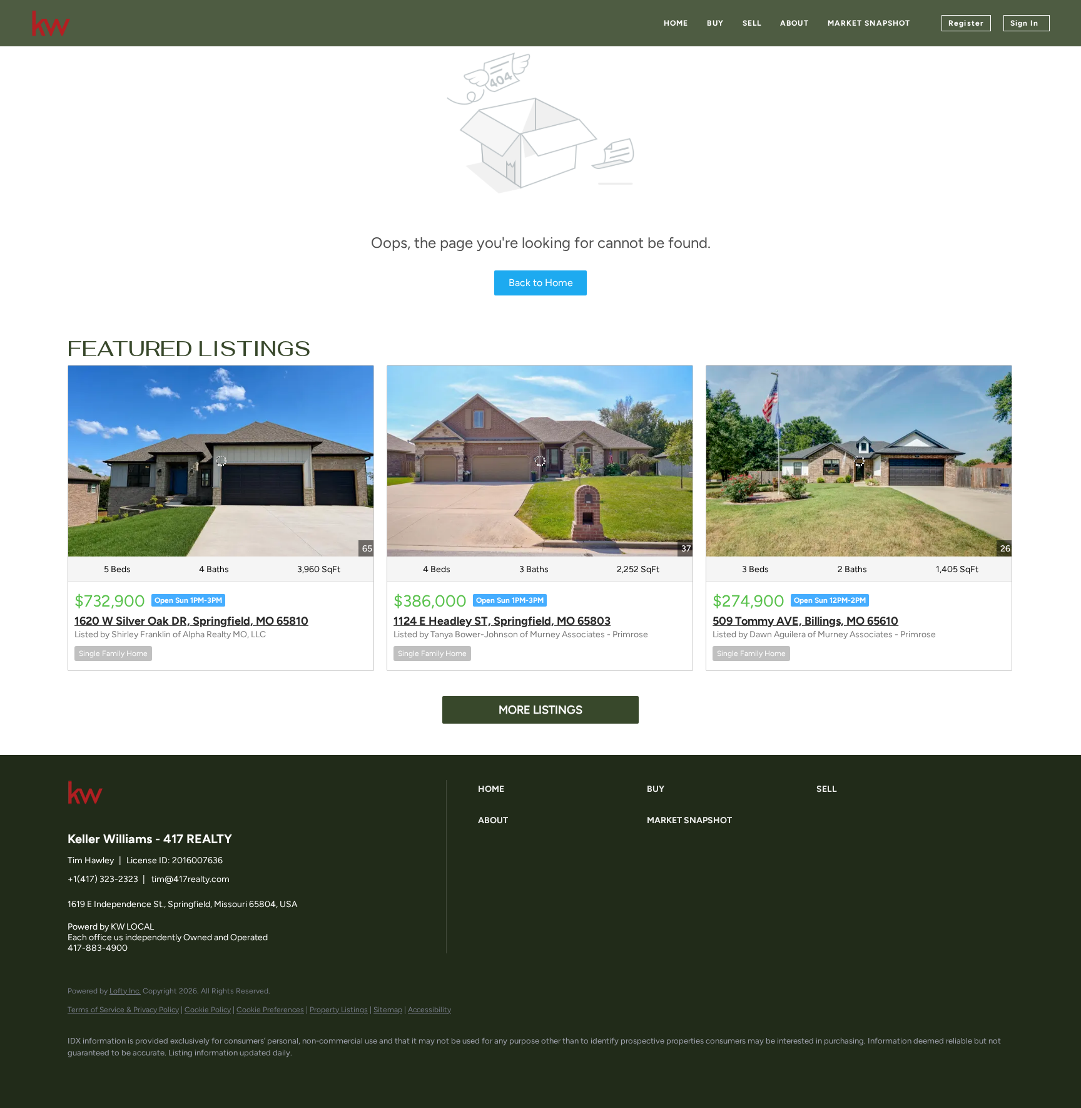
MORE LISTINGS (540, 710)
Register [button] (966, 23)
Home (676, 23)
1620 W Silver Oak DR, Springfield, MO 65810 (191, 621)
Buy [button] (715, 23)
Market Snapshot (869, 23)
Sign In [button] (1024, 23)
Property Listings (339, 1009)
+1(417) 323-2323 (103, 879)
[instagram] (191, 1074)
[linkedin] (119, 1074)
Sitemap (387, 1009)
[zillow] (155, 1074)
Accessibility (429, 1009)
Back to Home (541, 283)
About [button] (794, 23)
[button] (559, 789)
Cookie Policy (208, 1009)
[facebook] (83, 1074)
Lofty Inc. (125, 991)
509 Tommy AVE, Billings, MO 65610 (805, 621)
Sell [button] (752, 23)
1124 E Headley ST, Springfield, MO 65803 (502, 621)
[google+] (228, 1074)
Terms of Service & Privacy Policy (123, 1009)
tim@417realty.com (190, 879)
